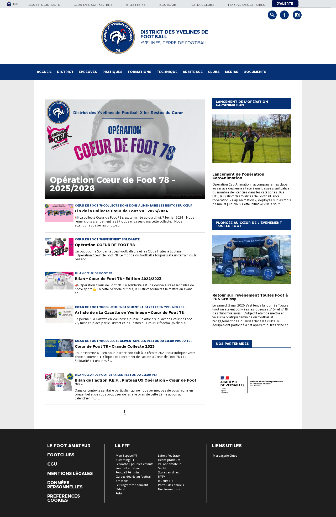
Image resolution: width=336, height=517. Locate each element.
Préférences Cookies (63, 498)
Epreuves (88, 72)
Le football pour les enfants (135, 464)
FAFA (119, 493)
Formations (139, 72)
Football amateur (128, 468)
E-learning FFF (125, 460)
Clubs (214, 72)
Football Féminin (127, 472)
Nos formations (169, 489)
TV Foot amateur (169, 464)
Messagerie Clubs (225, 455)
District (65, 72)
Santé (162, 468)
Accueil (44, 72)
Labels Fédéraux (169, 455)
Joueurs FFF (165, 481)
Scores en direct (169, 472)
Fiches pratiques (169, 460)
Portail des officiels (246, 4)
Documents (255, 72)
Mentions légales (70, 474)
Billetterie (136, 4)
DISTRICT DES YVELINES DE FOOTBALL (174, 34)
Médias (231, 72)
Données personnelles (64, 485)
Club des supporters (93, 4)
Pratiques (112, 72)
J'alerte (285, 4)
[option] (251, 386)
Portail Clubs (202, 4)
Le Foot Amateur (69, 446)
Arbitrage (193, 72)
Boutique (167, 4)
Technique (167, 72)
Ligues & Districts (44, 4)
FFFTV (161, 476)
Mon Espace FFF (126, 455)
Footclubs (60, 455)
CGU (52, 464)
